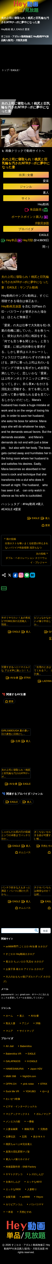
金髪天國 (10, 1196)
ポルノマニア (43, 1113)
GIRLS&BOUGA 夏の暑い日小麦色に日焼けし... (15, 732)
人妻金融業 (12, 1129)
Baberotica (26, 1046)
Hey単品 (11, 240)
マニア (9, 1030)
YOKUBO (31, 1091)
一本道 (9, 1211)
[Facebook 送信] (15, 575)
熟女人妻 (10, 1023)
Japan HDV (36, 1068)
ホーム (9, 1015)
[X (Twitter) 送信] (9, 575)
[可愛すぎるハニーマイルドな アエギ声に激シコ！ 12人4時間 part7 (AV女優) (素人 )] (16, 661)
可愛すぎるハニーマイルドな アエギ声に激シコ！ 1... (15, 668)
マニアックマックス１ (18, 1113)
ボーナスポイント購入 (26, 216)
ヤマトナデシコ (14, 1174)
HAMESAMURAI (15, 1068)
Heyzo (39, 1196)
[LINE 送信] (26, 575)
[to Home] (26, 12)
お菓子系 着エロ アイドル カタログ (25, 969)
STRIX (27, 677)
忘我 (17, 741)
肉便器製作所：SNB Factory (21, 1166)
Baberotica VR (13, 1053)
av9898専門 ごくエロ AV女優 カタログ (26, 946)
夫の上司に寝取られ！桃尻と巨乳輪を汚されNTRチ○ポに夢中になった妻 (26, 163)
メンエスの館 (13, 1121)
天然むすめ (25, 1211)
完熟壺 (44, 1129)
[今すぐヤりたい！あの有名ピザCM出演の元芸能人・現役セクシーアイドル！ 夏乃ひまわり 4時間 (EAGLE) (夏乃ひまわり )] (16, 612)
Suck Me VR (12, 1091)
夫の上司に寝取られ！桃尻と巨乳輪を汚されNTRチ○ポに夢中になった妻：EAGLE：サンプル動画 (25, 281)
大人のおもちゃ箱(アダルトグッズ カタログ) (26, 979)
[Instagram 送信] (21, 575)
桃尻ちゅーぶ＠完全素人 (19, 1144)
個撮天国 (29, 1129)
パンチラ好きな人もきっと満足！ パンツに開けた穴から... (15, 890)
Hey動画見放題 (11, 306)
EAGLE (36, 518)
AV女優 (14, 677)
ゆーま (45, 1091)
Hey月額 (28, 240)
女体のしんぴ (13, 1181)
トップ (5, 70)
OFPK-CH (11, 1083)
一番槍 (30, 1121)
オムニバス (25, 852)
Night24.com (29, 1076)
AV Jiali (10, 1046)
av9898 (26, 1196)
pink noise (28, 1083)
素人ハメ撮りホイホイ (18, 1159)
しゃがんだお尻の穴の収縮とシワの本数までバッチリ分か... (15, 835)
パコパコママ (36, 1204)
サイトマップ (26, 1030)
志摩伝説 (10, 1136)
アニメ (25, 1023)
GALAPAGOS (13, 1061)
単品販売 (36, 209)
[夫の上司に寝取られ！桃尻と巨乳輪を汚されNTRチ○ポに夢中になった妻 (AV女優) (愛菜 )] (16, 764)
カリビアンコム (14, 1204)
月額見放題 (42, 223)
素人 (47, 518)
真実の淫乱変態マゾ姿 (18, 1151)
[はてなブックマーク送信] (32, 575)
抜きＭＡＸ (39, 1136)
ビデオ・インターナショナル (21, 1106)
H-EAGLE (32, 1061)
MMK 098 (11, 1076)
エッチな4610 (34, 1181)
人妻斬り (32, 1189)
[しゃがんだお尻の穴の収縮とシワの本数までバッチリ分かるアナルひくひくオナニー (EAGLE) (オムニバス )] (16, 826)
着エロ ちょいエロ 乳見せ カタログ (25, 961)
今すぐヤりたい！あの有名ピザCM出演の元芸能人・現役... (15, 621)
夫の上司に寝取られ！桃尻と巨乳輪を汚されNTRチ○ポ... (15, 773)
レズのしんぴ (36, 1174)
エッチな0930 (13, 1189)
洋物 (38, 1023)
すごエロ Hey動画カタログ (20, 954)
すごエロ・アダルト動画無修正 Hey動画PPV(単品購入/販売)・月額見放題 (25, 38)
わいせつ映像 (13, 1098)
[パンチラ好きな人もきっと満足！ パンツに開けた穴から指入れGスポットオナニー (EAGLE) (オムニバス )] (16, 881)
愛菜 (47, 525)
